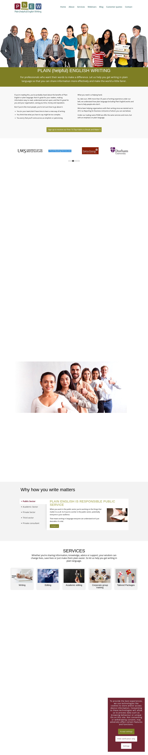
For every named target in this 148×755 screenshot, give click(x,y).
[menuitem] (63, 7)
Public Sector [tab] (29, 501)
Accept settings (126, 731)
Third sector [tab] (28, 517)
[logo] (28, 7)
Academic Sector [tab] (30, 506)
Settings (126, 746)
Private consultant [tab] (31, 523)
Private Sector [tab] (29, 512)
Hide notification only (126, 739)
